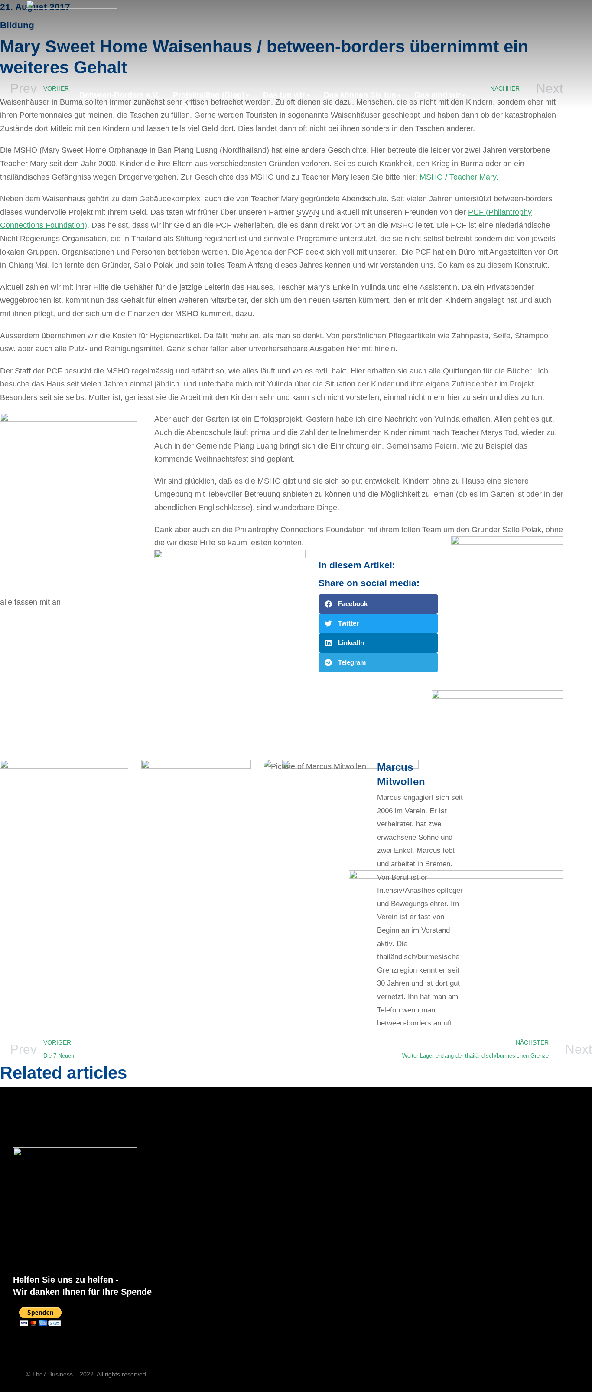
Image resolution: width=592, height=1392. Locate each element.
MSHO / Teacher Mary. (459, 177)
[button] (378, 604)
